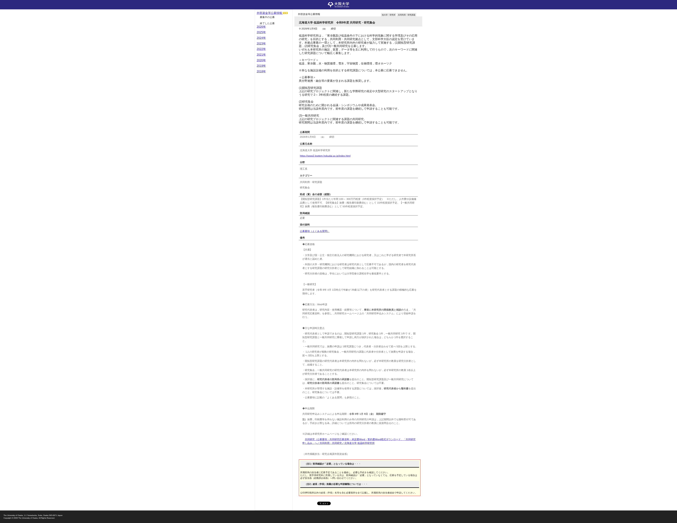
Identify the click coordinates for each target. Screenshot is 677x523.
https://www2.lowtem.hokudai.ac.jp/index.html (325, 155)
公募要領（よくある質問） (315, 231)
